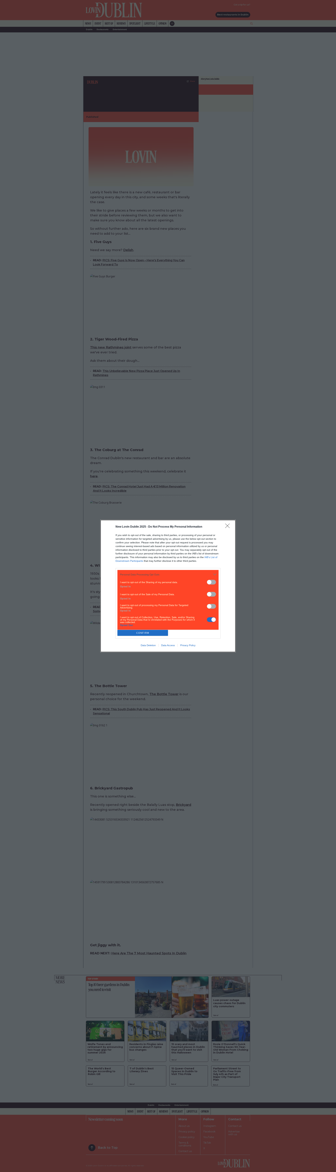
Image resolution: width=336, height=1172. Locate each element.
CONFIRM (142, 633)
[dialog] (168, 586)
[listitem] (168, 574)
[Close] (228, 527)
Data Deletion (148, 645)
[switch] (211, 582)
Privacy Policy (187, 645)
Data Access (168, 645)
